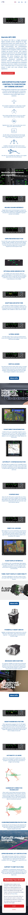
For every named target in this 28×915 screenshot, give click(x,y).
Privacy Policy (14, 893)
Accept (14, 906)
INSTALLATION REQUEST (8, 73)
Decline (14, 909)
